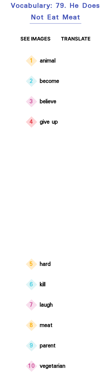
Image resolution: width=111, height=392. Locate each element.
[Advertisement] (55, 194)
